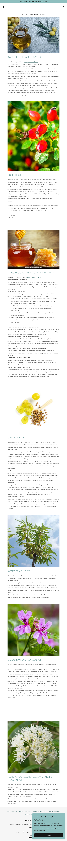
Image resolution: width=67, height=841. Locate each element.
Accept (49, 835)
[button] (6, 7)
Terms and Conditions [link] (53, 811)
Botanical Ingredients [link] (25, 811)
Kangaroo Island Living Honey (33, 277)
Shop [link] (8, 811)
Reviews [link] (35, 811)
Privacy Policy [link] (29, 814)
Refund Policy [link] (42, 811)
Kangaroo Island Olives (31, 62)
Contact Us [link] (15, 811)
